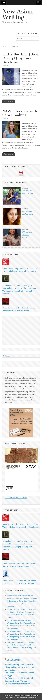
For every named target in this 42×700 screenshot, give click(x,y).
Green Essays (13, 659)
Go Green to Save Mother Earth (19, 678)
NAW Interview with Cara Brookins (19, 113)
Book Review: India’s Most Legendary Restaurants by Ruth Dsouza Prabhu (21, 625)
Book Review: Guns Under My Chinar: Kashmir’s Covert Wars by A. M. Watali (21, 647)
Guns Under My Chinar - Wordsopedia (21, 642)
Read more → (8, 101)
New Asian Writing (17, 14)
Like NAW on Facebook (16, 498)
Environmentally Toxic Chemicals (19, 664)
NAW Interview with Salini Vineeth (27, 234)
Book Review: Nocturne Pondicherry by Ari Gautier (21, 614)
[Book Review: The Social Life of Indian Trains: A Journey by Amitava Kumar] (21, 574)
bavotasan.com (31, 698)
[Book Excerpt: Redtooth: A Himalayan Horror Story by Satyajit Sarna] (21, 301)
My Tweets (6, 356)
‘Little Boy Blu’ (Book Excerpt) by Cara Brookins (20, 58)
